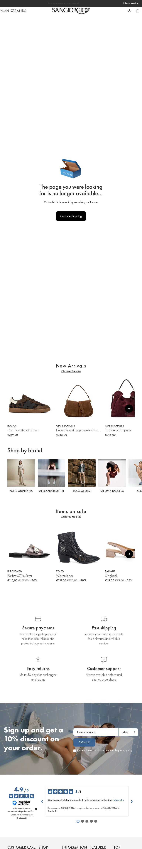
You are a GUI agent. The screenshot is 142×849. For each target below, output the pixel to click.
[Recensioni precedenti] (42, 801)
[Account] (129, 11)
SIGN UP (84, 742)
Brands (19, 10)
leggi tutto (119, 799)
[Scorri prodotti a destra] (129, 408)
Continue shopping (71, 216)
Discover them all (71, 371)
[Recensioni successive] (131, 801)
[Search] (12, 11)
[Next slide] (130, 476)
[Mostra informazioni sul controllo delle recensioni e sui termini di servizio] (35, 809)
